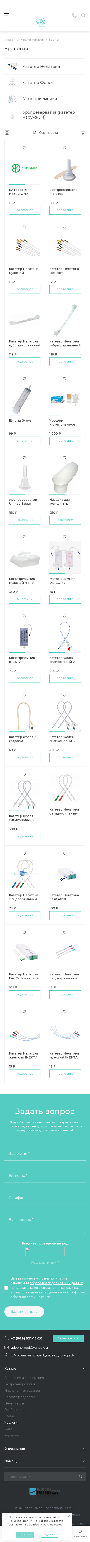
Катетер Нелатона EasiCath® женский (64, 899)
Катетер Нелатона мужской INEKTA (64, 1055)
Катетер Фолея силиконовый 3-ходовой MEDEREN (62, 743)
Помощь (11, 1461)
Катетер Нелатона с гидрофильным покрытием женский (64, 815)
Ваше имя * (19, 1153)
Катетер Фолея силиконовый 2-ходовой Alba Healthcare (62, 664)
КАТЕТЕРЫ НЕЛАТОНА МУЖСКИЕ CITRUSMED (19, 196)
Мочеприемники (40, 98)
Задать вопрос (24, 1311)
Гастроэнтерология (19, 1384)
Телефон (16, 1198)
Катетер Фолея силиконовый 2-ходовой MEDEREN (22, 822)
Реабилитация (15, 1410)
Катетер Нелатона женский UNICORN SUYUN (64, 273)
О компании (14, 1449)
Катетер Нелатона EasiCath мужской (24, 976)
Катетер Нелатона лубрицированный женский (24, 345)
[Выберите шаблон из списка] (40, 15)
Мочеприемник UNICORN (62, 581)
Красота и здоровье (20, 1397)
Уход (8, 1429)
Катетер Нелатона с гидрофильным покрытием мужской (23, 901)
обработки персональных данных (56, 1283)
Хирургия (11, 1435)
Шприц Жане (20, 420)
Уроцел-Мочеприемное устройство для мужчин (62, 426)
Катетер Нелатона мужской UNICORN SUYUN (23, 273)
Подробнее (24, 210)
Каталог (11, 1369)
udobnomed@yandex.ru (29, 1348)
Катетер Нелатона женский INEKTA (23, 1055)
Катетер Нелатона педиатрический (64, 976)
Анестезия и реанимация (24, 1378)
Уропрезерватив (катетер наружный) (49, 115)
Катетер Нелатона (41, 66)
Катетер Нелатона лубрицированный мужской (65, 345)
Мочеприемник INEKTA (22, 660)
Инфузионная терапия (22, 1391)
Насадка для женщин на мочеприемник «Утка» (62, 505)
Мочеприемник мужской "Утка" (22, 581)
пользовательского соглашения (35, 1288)
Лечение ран (14, 1403)
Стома (9, 1416)
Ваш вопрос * (21, 1220)
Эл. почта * (18, 1176)
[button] (17, 184)
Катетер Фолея (38, 82)
